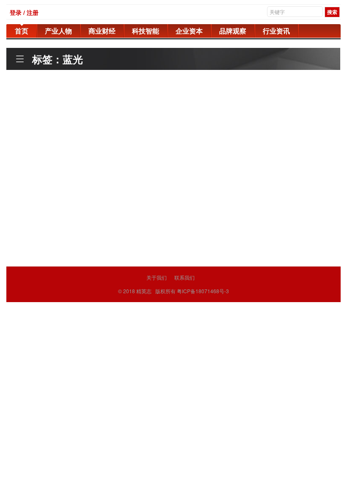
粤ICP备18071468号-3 (203, 290)
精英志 (143, 290)
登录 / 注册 (24, 12)
